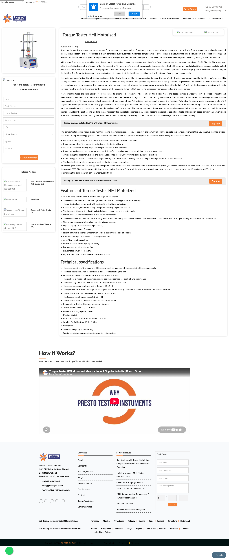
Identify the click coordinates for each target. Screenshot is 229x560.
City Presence (84, 489)
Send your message (28, 157)
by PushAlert (96, 16)
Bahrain (94, 528)
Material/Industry (85, 471)
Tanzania (174, 528)
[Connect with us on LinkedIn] (57, 501)
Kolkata (131, 521)
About (80, 460)
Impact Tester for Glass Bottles (130, 488)
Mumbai (106, 521)
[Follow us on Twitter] (46, 501)
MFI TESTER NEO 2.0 (126, 503)
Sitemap (135, 543)
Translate (44, 1)
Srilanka (163, 528)
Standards (82, 465)
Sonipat (160, 521)
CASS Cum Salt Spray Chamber (129, 482)
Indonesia (119, 528)
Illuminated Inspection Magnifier (130, 509)
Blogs (80, 477)
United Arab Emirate (103, 532)
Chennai (141, 521)
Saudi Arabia (151, 528)
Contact (81, 495)
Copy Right (123, 543)
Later (119, 13)
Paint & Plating (121, 18)
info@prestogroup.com (215, 10)
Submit (172, 505)
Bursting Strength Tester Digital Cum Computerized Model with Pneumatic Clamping (132, 463)
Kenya (130, 528)
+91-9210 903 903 (213, 6)
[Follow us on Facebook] (41, 501)
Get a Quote (190, 9)
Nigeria (139, 528)
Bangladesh (106, 528)
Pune (151, 521)
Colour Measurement (169, 18)
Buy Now (216, 123)
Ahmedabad (119, 521)
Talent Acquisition (86, 501)
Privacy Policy (110, 543)
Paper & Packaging (102, 18)
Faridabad (95, 521)
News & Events (85, 483)
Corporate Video (85, 506)
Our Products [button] (216, 18)
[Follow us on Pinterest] (63, 501)
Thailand (185, 528)
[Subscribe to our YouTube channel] (52, 501)
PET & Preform (139, 18)
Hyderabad (185, 521)
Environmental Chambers (194, 18)
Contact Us (85, 18)
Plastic (153, 18)
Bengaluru (172, 521)
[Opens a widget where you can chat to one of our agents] (219, 555)
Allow (134, 13)
